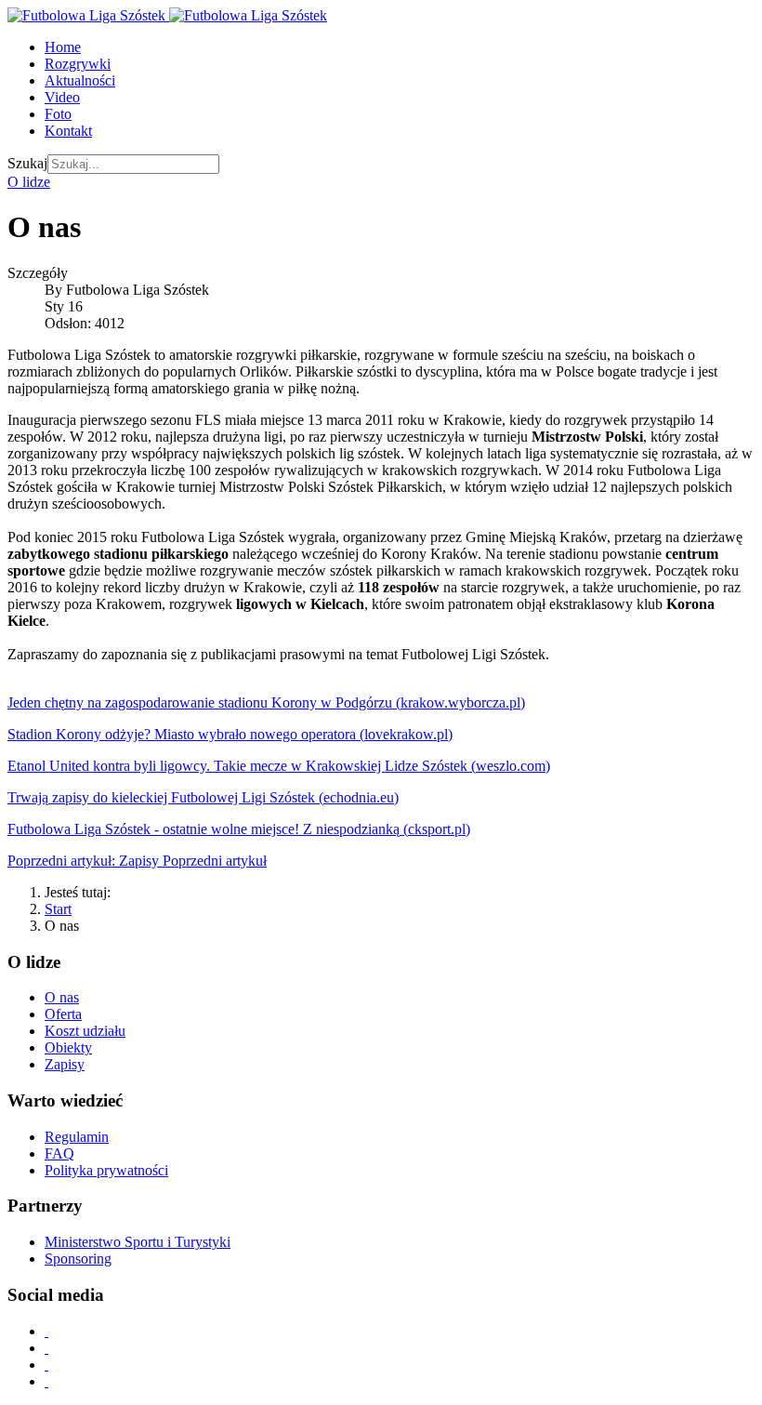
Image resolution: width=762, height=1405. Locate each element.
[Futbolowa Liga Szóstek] (167, 15)
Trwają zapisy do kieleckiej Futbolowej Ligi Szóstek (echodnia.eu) (203, 797)
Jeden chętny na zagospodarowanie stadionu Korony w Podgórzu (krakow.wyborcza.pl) (266, 702)
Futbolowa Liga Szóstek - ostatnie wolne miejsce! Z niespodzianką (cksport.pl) (238, 829)
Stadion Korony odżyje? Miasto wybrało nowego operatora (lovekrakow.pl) (230, 734)
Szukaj (27, 163)
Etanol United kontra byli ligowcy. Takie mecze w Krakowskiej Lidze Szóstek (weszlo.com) (278, 766)
